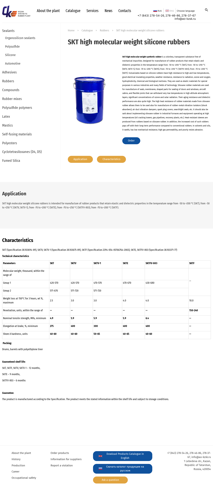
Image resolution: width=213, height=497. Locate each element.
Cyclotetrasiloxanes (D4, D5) (22, 152)
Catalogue (73, 10)
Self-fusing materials (17, 134)
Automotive (12, 63)
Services (93, 10)
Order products (60, 453)
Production (18, 465)
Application (80, 159)
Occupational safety (24, 477)
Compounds (10, 90)
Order (131, 140)
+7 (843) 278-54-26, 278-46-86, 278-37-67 (167, 15)
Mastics (7, 125)
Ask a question (110, 479)
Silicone (10, 55)
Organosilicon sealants (20, 38)
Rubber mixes (12, 99)
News (108, 10)
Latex (6, 116)
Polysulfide (12, 46)
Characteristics (111, 159)
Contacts (124, 10)
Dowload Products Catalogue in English (125, 456)
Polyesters (9, 143)
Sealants (8, 31)
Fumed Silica (11, 161)
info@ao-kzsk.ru (185, 18)
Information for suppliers (66, 459)
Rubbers (8, 81)
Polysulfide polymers (17, 108)
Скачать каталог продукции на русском (125, 468)
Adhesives (9, 72)
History (16, 459)
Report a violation (62, 465)
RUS (159, 11)
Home (71, 30)
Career (15, 471)
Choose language (186, 10)
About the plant (48, 10)
